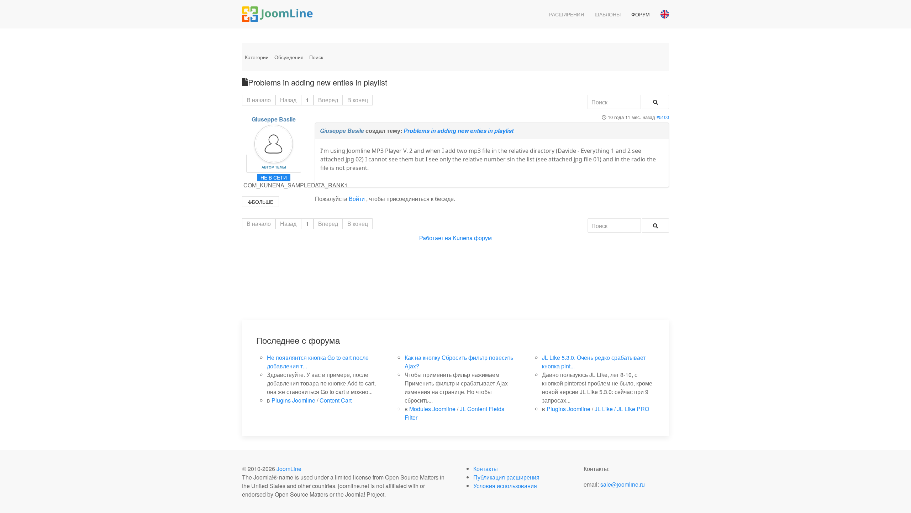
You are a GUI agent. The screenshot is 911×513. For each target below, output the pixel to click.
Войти (357, 199)
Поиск (316, 57)
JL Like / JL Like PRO (622, 409)
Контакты (485, 469)
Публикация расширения (506, 477)
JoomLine (289, 469)
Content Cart (336, 400)
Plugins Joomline (293, 400)
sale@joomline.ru (622, 484)
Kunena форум (472, 238)
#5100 (663, 117)
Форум (640, 14)
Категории (257, 57)
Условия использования (505, 486)
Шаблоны (608, 14)
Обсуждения (289, 57)
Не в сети (273, 177)
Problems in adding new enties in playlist (459, 130)
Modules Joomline (432, 409)
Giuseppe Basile (274, 119)
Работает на (435, 238)
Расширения (566, 14)
